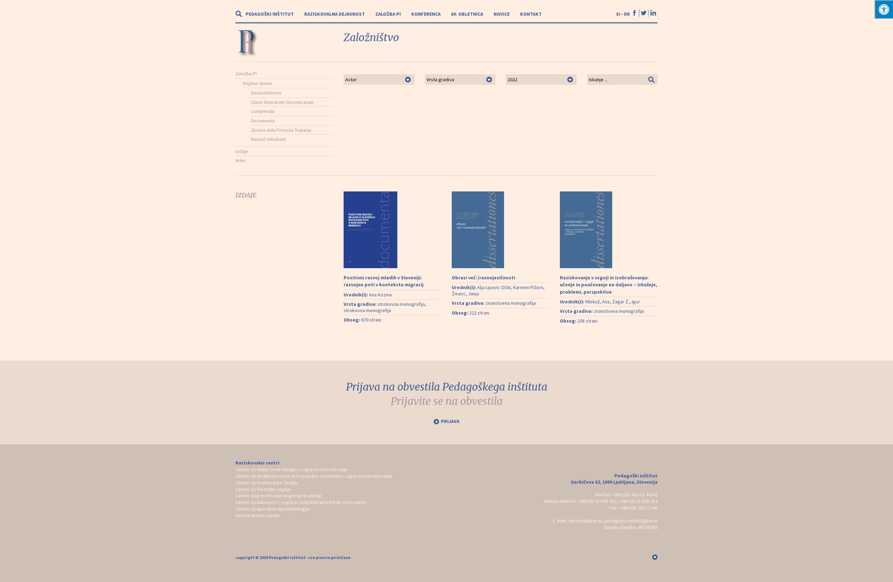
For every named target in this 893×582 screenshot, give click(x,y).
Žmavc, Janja (465, 293)
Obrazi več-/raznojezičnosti (483, 277)
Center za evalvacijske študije (266, 482)
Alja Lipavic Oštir (494, 287)
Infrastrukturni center (257, 515)
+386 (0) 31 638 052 (597, 501)
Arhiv (240, 160)
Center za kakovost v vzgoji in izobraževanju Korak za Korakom (301, 502)
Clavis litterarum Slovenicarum (282, 102)
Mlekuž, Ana (597, 301)
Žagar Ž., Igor (626, 301)
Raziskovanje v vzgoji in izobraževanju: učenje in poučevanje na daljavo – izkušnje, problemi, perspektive (608, 284)
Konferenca (426, 14)
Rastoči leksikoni (268, 139)
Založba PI (388, 14)
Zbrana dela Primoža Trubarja (281, 130)
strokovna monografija (401, 304)
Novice (502, 14)
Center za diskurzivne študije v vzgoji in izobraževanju (291, 469)
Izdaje (241, 151)
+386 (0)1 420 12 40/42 (635, 494)
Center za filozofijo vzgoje (263, 489)
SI (618, 14)
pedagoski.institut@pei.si (631, 520)
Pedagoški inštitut (270, 14)
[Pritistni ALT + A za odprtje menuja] (884, 9)
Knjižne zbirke (257, 83)
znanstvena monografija (511, 303)
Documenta (263, 121)
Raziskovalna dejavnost (334, 14)
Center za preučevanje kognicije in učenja (278, 495)
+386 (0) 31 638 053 (638, 501)
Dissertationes (266, 93)
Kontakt (531, 14)
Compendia (263, 111)
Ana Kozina (380, 295)
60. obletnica (467, 14)
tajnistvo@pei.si (585, 520)
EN (627, 14)
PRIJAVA (450, 421)
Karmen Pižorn (528, 287)
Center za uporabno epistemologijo (272, 509)
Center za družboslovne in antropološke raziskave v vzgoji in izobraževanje (313, 476)
